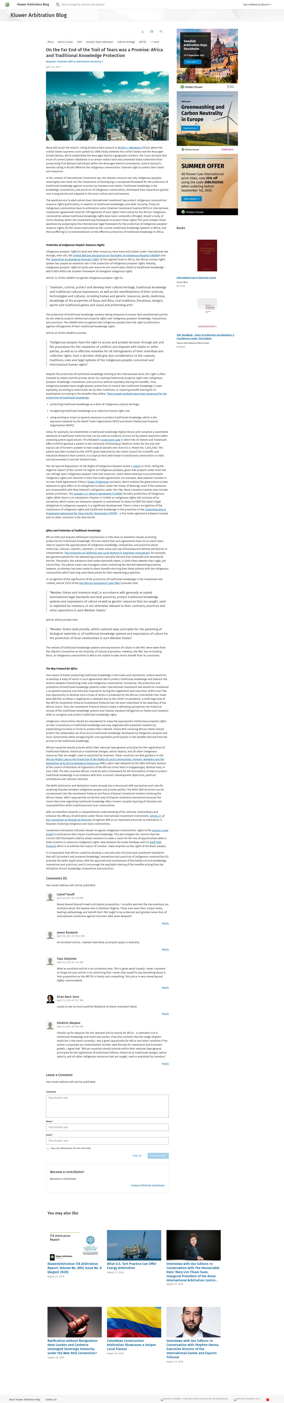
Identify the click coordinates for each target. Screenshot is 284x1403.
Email (49, 1135)
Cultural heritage (126, 42)
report (137, 466)
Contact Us (51, 1399)
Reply (165, 923)
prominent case (111, 439)
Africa (50, 42)
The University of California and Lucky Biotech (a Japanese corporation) (107, 552)
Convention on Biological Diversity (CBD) (75, 259)
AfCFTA (142, 42)
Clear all (137, 1155)
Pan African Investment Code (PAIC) (100, 583)
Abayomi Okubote (56, 61)
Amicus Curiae (65, 42)
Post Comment (158, 1155)
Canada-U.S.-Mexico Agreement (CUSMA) (98, 493)
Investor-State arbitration (99, 42)
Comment (51, 1092)
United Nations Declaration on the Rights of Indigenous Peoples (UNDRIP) (116, 255)
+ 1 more (154, 42)
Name (50, 1121)
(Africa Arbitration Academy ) (85, 61)
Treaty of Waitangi (98, 481)
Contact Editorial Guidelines (148, 1185)
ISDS (79, 42)
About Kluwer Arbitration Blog (24, 1399)
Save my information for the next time (71, 1148)
